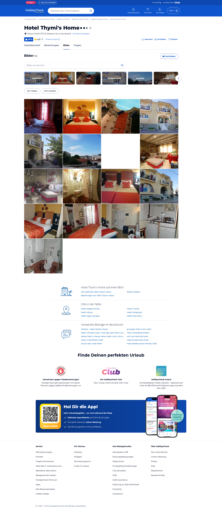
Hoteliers (78, 452)
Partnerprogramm (82, 461)
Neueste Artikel (158, 475)
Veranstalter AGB (120, 452)
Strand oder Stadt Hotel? (91, 343)
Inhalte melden (42, 494)
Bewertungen (51, 45)
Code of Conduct (81, 466)
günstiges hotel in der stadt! (139, 329)
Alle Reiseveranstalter (45, 489)
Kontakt (155, 2)
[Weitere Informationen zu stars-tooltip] (90, 28)
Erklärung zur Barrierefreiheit (126, 484)
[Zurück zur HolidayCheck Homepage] (35, 11)
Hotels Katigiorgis (134, 312)
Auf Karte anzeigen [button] (81, 34)
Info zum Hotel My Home (137, 336)
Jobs (153, 466)
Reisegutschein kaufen (46, 475)
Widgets (78, 457)
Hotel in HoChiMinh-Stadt (92, 340)
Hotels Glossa (87, 312)
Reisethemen (157, 471)
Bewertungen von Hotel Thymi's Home (97, 295)
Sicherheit (117, 489)
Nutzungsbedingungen (123, 457)
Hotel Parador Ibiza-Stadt (138, 340)
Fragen (77, 45)
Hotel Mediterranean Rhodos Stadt (142, 343)
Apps (38, 484)
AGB (115, 475)
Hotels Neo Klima (134, 316)
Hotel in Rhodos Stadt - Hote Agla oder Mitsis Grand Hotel (103, 333)
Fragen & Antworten (45, 461)
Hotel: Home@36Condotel (138, 333)
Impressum (118, 494)
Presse (154, 461)
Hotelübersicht (32, 45)
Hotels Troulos (133, 308)
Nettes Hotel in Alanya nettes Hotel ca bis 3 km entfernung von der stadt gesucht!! (103, 336)
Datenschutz (118, 461)
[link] (133, 11)
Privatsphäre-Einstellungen (125, 466)
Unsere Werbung (158, 457)
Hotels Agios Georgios (90, 316)
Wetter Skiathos (133, 292)
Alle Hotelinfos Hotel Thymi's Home (96, 292)
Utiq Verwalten (119, 471)
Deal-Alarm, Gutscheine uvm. (49, 466)
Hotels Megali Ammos (90, 308)
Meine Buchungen (44, 452)
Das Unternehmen (159, 452)
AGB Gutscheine (120, 480)
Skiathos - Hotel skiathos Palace (94, 329)
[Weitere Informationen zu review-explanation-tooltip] (59, 39)
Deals (30, 2)
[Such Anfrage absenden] (91, 11)
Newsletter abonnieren (46, 471)
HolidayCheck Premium (46, 480)
